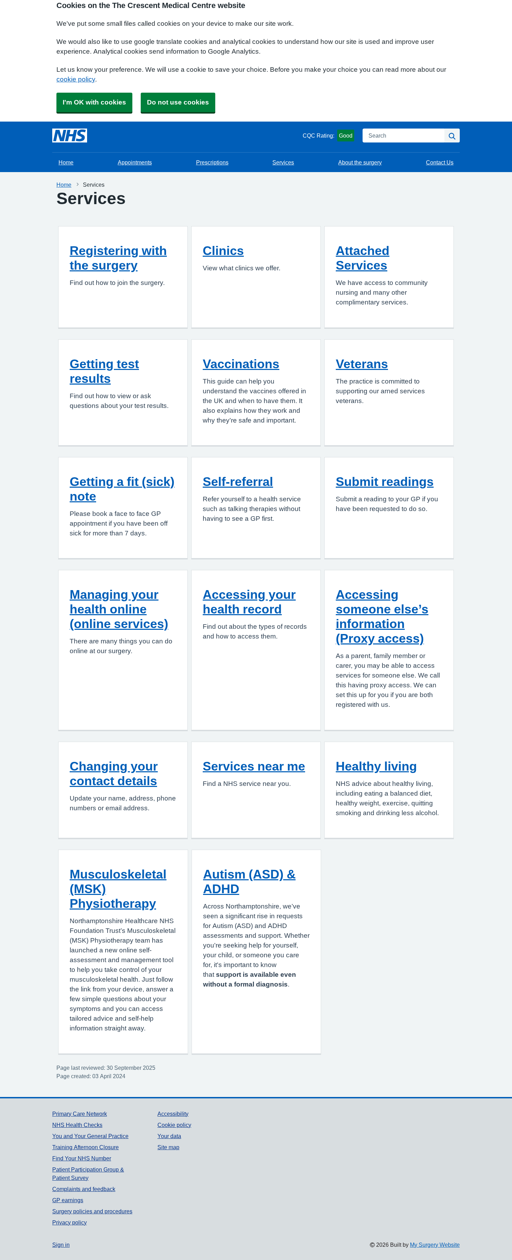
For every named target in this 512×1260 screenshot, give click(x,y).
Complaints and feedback (83, 1189)
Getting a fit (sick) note (122, 488)
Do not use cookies (178, 102)
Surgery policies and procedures (92, 1211)
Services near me (254, 766)
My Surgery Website (435, 1244)
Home (66, 162)
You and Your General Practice (90, 1136)
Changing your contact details (114, 773)
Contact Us (439, 162)
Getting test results (104, 371)
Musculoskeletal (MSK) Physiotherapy (118, 889)
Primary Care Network (79, 1113)
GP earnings (67, 1200)
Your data (169, 1136)
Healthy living (376, 766)
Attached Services (362, 257)
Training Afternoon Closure (85, 1147)
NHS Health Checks (77, 1125)
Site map (168, 1147)
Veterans (362, 363)
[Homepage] (69, 135)
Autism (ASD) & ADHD (249, 881)
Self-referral (238, 481)
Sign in (61, 1244)
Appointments (135, 162)
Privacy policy (69, 1222)
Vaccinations (241, 363)
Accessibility (172, 1113)
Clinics (223, 250)
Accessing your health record (249, 601)
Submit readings (385, 481)
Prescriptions (212, 162)
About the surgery (360, 162)
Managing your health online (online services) (119, 609)
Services (283, 162)
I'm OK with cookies (94, 102)
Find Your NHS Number (81, 1158)
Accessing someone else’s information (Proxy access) (382, 616)
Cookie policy (174, 1125)
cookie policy (75, 79)
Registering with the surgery (118, 257)
